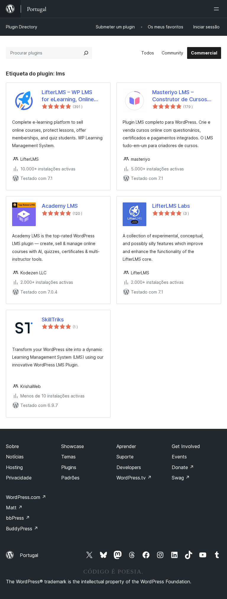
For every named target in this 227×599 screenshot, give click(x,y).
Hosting (14, 467)
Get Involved (186, 446)
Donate (183, 467)
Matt (14, 508)
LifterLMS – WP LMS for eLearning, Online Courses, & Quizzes (68, 96)
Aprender (126, 446)
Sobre (12, 446)
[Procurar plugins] (86, 53)
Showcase (72, 446)
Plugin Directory (21, 26)
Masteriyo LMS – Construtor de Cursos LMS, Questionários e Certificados (179, 96)
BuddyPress (22, 529)
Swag (181, 478)
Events (179, 457)
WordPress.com (26, 497)
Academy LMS (60, 206)
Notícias (15, 457)
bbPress (18, 518)
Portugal (29, 555)
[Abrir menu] (217, 9)
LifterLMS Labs (171, 206)
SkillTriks (53, 319)
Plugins (68, 467)
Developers (128, 467)
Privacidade (19, 478)
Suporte (125, 457)
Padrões (70, 478)
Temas (68, 457)
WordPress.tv (134, 478)
